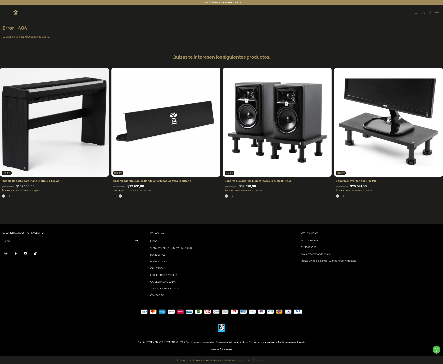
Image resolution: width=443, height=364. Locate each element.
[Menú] (437, 13)
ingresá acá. (269, 342)
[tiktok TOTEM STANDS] (35, 253)
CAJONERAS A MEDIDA (162, 281)
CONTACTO (157, 295)
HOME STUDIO (158, 261)
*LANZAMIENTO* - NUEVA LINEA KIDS (171, 248)
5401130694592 (310, 240)
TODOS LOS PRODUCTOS (164, 288)
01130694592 (309, 247)
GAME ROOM (157, 268)
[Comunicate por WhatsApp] (436, 350)
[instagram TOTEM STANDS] (6, 253)
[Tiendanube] (221, 349)
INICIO (153, 241)
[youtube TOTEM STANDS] (25, 253)
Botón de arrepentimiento (291, 342)
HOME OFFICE (157, 254)
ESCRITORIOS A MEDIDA (163, 275)
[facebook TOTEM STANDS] (16, 253)
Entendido (259, 360)
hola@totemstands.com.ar (316, 254)
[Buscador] (416, 13)
